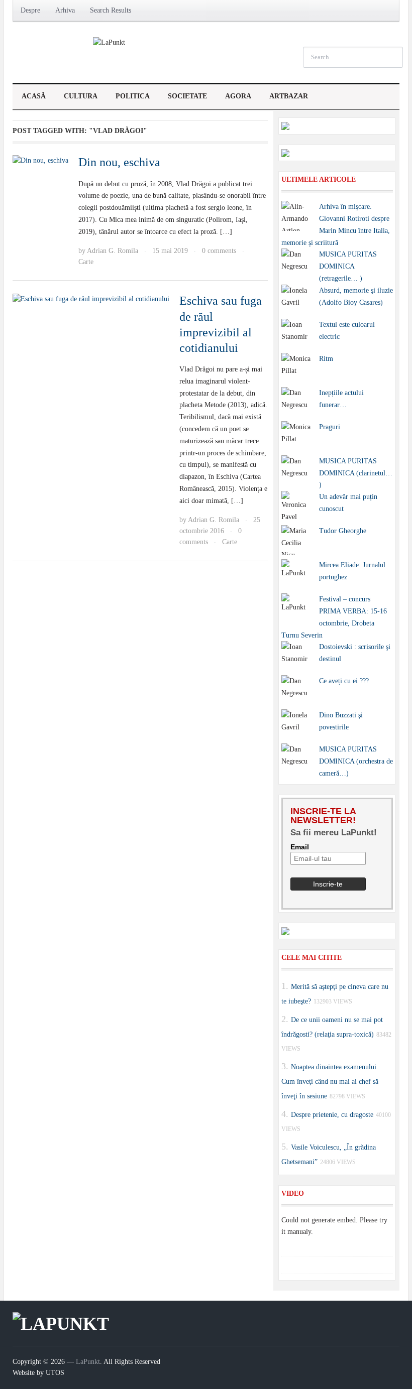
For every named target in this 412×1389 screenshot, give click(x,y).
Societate (187, 96)
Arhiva (65, 10)
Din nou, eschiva (119, 162)
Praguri (329, 427)
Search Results (110, 10)
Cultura (80, 96)
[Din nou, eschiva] (40, 160)
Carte (85, 262)
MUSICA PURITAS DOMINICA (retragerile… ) (348, 266)
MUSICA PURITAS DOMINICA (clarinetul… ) (355, 473)
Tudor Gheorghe (342, 531)
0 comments (219, 251)
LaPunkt (88, 1361)
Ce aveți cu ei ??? (344, 681)
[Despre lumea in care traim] (109, 42)
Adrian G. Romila (112, 251)
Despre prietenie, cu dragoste (332, 1114)
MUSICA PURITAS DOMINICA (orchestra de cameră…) (356, 761)
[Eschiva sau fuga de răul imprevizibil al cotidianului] (91, 298)
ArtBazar (288, 96)
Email (299, 847)
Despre (30, 10)
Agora (238, 96)
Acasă (34, 96)
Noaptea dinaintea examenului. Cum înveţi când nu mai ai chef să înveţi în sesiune (329, 1081)
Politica (133, 96)
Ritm (326, 358)
